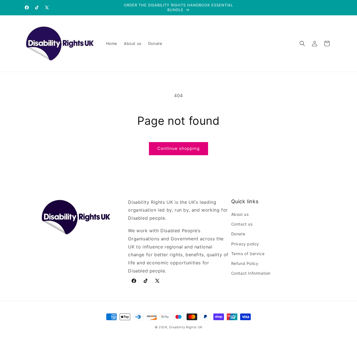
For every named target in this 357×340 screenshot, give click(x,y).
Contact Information (251, 273)
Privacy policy (245, 243)
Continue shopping (178, 148)
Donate (238, 233)
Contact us (242, 224)
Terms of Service (248, 253)
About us (240, 214)
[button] (302, 43)
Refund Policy (245, 263)
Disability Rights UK (185, 327)
